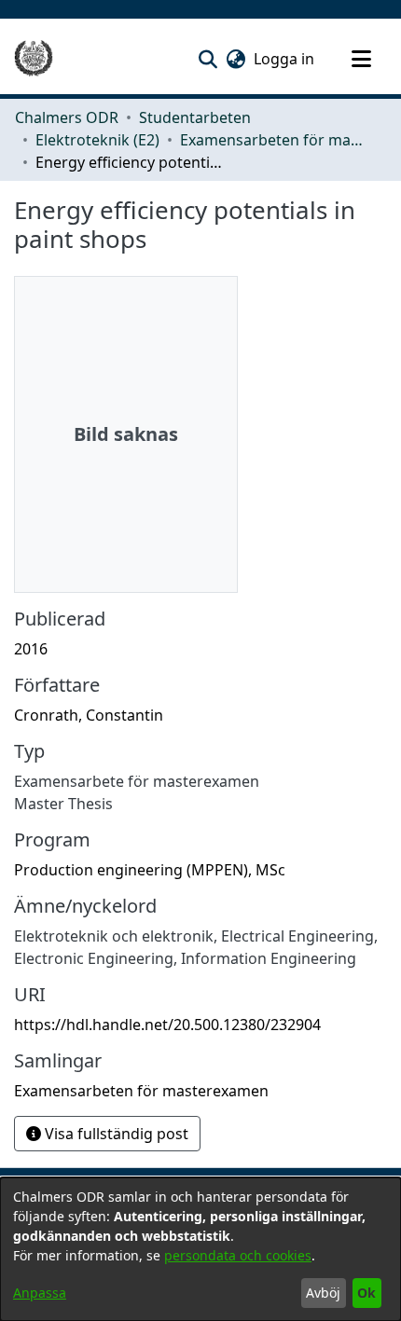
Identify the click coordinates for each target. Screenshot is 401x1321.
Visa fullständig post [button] (114, 1133)
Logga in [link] (285, 58)
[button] (207, 59)
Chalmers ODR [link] (66, 117)
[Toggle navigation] (361, 58)
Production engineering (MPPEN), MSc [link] (149, 870)
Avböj (323, 1292)
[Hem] (33, 58)
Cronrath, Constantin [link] (88, 715)
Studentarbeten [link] (195, 117)
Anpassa (39, 1292)
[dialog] (200, 1249)
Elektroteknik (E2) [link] (97, 140)
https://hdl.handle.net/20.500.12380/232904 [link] (167, 1024)
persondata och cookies (237, 1255)
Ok (366, 1292)
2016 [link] (31, 649)
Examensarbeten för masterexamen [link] (273, 140)
